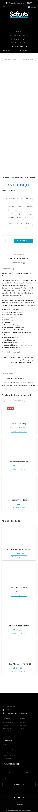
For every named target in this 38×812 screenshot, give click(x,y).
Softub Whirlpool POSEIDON (19, 549)
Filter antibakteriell (19, 587)
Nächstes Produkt (28, 59)
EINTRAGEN (19, 784)
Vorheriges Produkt (10, 59)
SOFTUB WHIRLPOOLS (19, 35)
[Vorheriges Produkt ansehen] (3, 59)
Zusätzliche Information (19, 258)
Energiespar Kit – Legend (18, 500)
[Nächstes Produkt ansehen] (34, 59)
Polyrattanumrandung (19, 461)
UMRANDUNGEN (19, 39)
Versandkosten (19, 804)
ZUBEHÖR (7, 50)
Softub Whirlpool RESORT (19, 626)
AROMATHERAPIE (26, 50)
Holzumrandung (19, 423)
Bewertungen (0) (19, 263)
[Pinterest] (23, 797)
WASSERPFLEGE (19, 43)
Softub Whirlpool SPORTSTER (18, 664)
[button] (3, 6)
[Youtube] (19, 797)
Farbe (5, 199)
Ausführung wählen (19, 431)
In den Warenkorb (23, 241)
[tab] (19, 254)
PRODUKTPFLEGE (19, 46)
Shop (19, 32)
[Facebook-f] (15, 797)
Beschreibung (19, 254)
